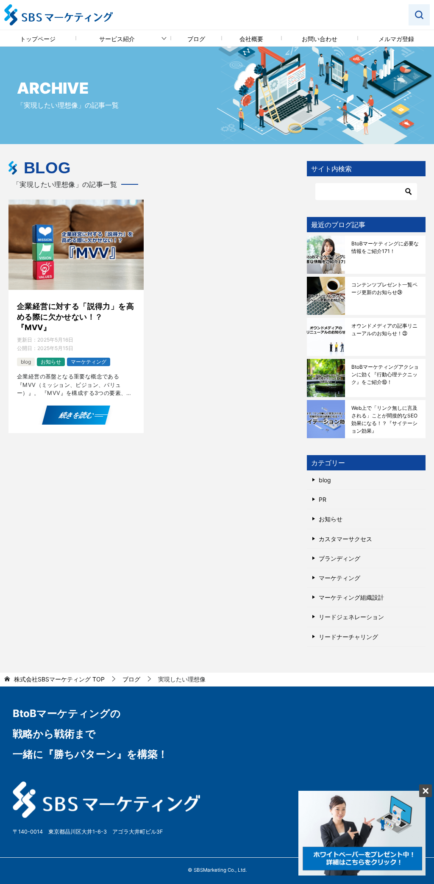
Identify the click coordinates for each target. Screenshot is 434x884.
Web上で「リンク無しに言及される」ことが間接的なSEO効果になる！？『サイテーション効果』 (384, 419)
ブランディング (339, 558)
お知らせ (51, 362)
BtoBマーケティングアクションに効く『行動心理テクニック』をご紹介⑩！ (385, 374)
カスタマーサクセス (345, 538)
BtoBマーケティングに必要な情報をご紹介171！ (385, 247)
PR (322, 499)
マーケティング (88, 362)
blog (26, 362)
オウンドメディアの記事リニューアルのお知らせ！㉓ (384, 329)
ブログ (196, 38)
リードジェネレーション (351, 616)
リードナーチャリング (348, 636)
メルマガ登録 (396, 38)
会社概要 (251, 38)
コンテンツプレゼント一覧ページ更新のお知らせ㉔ (384, 288)
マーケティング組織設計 (351, 597)
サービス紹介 (117, 38)
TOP (59, 679)
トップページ (38, 38)
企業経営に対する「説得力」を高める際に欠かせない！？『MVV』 (75, 317)
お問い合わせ (319, 38)
